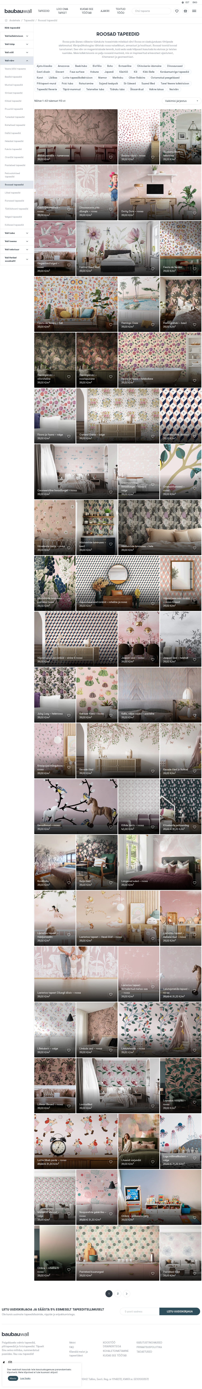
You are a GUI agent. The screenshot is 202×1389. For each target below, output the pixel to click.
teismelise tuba (95, 89)
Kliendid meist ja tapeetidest (78, 1353)
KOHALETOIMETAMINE (116, 1351)
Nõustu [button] (13, 1378)
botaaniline (125, 66)
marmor (102, 77)
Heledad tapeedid (14, 141)
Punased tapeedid (14, 200)
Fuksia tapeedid (13, 149)
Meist (72, 1342)
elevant (60, 71)
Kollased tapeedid (14, 225)
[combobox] (181, 101)
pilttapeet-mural (46, 83)
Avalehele (14, 20)
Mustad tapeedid (14, 85)
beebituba (81, 66)
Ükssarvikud (136, 89)
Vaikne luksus (156, 89)
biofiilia (97, 66)
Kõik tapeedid (12, 27)
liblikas (53, 77)
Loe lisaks (25, 1378)
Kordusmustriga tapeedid (174, 71)
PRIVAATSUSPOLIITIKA (149, 1347)
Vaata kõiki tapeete (15, 68)
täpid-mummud (71, 89)
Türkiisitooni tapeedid (16, 208)
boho (110, 66)
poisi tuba (67, 83)
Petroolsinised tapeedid (12, 175)
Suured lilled (148, 83)
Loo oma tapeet (62, 11)
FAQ (71, 1347)
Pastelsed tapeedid (15, 165)
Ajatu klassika (44, 66)
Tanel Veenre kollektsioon (175, 83)
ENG (195, 2)
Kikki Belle (148, 71)
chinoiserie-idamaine (149, 66)
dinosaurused (174, 66)
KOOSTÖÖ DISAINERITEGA (112, 1344)
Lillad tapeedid (12, 192)
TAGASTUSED (144, 1351)
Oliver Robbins (137, 77)
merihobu (118, 77)
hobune (94, 71)
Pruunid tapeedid (14, 109)
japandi (109, 71)
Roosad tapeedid (47, 20)
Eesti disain (43, 71)
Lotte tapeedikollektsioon (77, 77)
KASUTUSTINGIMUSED (149, 1342)
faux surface (77, 71)
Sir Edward (130, 83)
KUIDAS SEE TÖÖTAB (86, 11)
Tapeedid (44, 11)
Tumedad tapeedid (14, 117)
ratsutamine (86, 83)
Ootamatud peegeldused (165, 77)
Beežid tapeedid (13, 77)
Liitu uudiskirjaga (180, 1311)
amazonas (63, 66)
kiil (135, 71)
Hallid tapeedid (13, 133)
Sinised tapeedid (13, 93)
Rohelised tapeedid (15, 125)
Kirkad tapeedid (13, 101)
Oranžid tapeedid (14, 157)
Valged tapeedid (13, 217)
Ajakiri (105, 11)
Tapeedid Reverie (47, 89)
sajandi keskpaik (108, 83)
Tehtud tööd (120, 11)
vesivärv (174, 89)
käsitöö (123, 71)
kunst (40, 77)
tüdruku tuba (117, 89)
